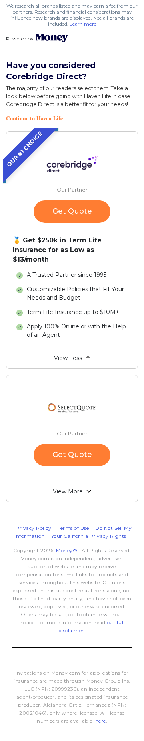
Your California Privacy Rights (88, 536)
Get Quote (72, 211)
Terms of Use (73, 528)
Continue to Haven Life (34, 118)
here (100, 721)
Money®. (67, 550)
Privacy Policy (33, 528)
